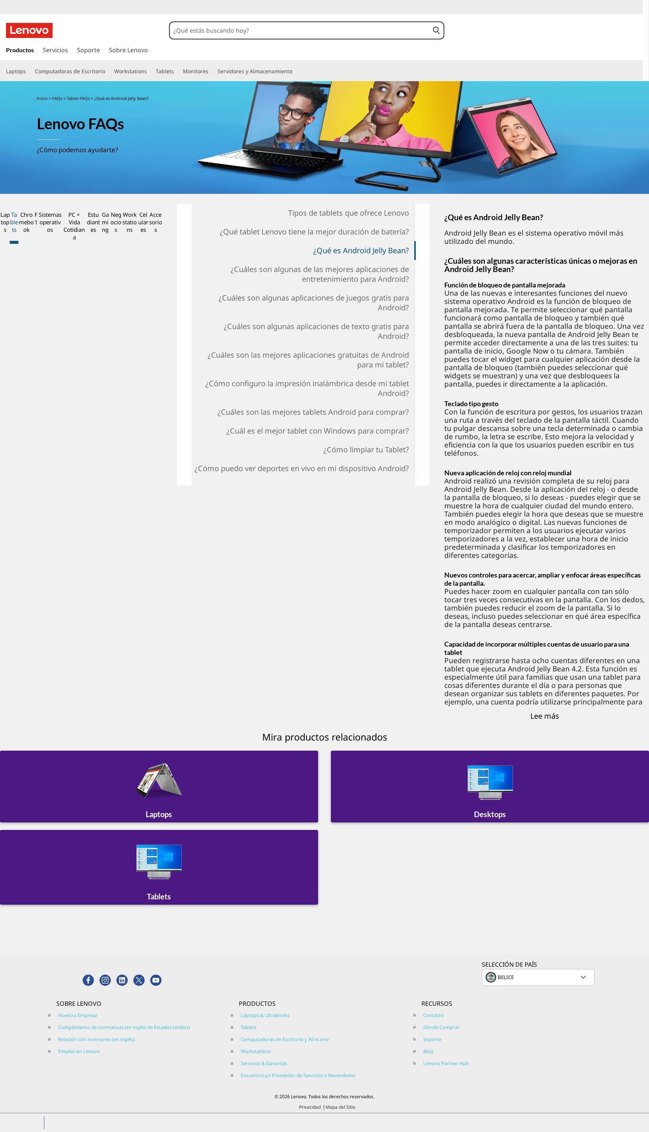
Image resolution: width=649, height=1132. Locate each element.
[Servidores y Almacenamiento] (295, 71)
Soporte (432, 1039)
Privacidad (310, 1107)
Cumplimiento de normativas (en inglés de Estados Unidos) (124, 1027)
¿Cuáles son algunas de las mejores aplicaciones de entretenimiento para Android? (320, 274)
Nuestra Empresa (77, 1015)
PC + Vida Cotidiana (74, 226)
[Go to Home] (29, 30)
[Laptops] (29, 71)
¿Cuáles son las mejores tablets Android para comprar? (313, 412)
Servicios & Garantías (264, 1063)
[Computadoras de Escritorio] (108, 71)
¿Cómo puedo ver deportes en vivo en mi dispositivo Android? (302, 468)
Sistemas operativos (50, 222)
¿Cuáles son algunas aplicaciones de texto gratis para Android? (316, 331)
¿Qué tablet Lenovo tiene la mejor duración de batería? (314, 232)
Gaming (105, 222)
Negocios (115, 222)
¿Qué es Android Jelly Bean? (361, 250)
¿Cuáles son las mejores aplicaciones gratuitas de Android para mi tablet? (308, 360)
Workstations (129, 222)
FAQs (57, 98)
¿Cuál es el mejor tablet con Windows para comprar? (317, 431)
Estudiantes (93, 222)
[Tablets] (177, 71)
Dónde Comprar (441, 1027)
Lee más (544, 716)
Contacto (433, 1015)
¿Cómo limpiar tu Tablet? (366, 449)
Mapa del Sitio (340, 1107)
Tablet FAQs (78, 98)
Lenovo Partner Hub (446, 1063)
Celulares (143, 222)
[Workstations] (150, 71)
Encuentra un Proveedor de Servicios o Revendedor (298, 1075)
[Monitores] (211, 71)
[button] (436, 30)
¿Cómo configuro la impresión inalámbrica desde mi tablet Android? (307, 388)
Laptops (5, 222)
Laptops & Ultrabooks (265, 1015)
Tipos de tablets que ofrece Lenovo (348, 213)
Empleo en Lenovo (79, 1051)
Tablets (14, 222)
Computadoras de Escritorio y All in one (285, 1039)
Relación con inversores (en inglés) (96, 1039)
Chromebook (26, 222)
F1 (36, 218)
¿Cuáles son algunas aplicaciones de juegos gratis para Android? (314, 303)
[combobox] (299, 30)
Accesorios (155, 222)
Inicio (42, 98)
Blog (428, 1051)
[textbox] (539, 977)
